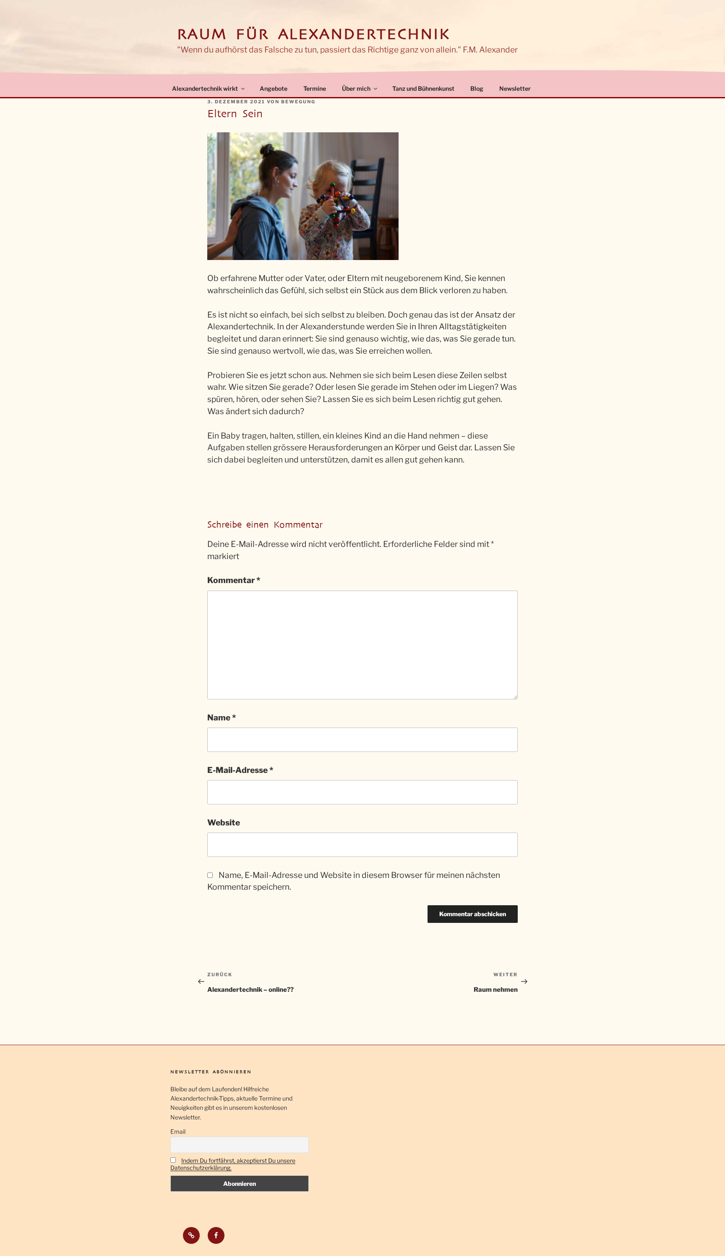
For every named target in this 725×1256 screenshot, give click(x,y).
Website (223, 822)
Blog (476, 88)
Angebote (273, 88)
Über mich (356, 88)
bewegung (298, 102)
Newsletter (515, 88)
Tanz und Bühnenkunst (423, 88)
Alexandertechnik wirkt (205, 88)
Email (177, 1131)
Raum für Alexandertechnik (313, 34)
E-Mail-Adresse (240, 770)
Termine (314, 88)
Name (221, 717)
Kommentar (233, 580)
